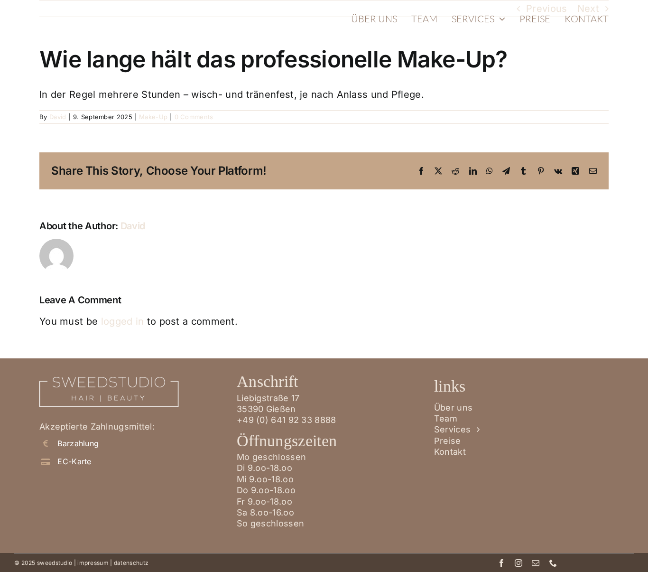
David (57, 117)
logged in (122, 321)
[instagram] (518, 563)
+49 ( (286, 420)
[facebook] (501, 563)
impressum (93, 562)
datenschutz (131, 562)
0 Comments (194, 117)
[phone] (553, 563)
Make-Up (153, 117)
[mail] (535, 563)
